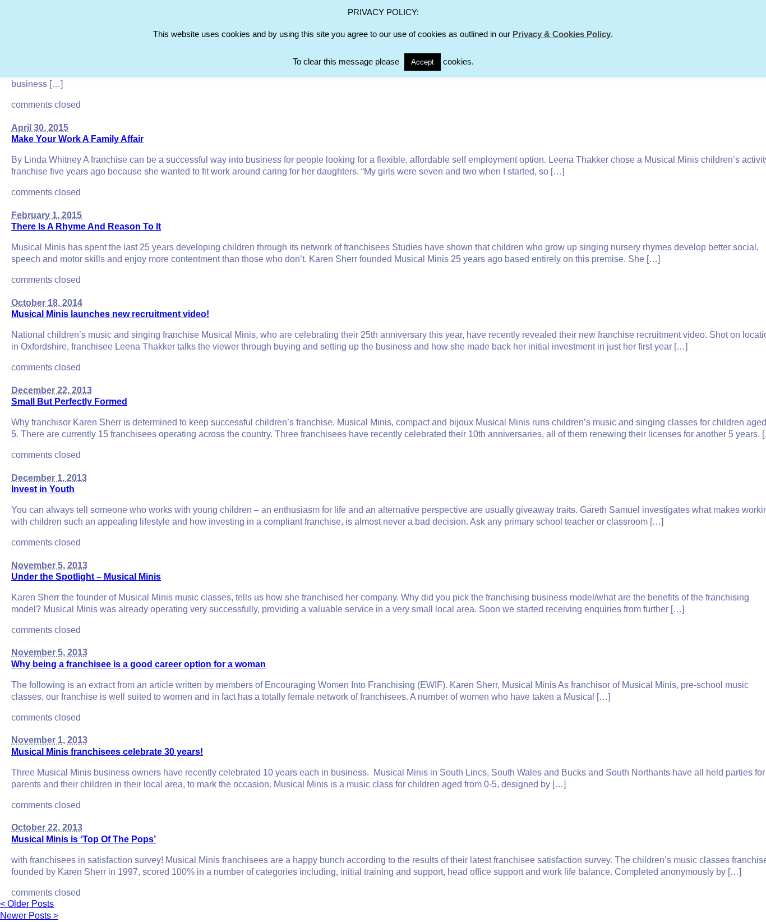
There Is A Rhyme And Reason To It (86, 226)
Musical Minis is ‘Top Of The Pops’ (83, 839)
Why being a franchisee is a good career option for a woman (138, 664)
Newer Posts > (29, 915)
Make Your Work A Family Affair (77, 139)
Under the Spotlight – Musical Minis (86, 576)
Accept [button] (422, 62)
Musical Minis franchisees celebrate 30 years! (107, 751)
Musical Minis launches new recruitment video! (110, 314)
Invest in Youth (43, 489)
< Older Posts (27, 904)
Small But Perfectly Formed (69, 401)
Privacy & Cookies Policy (562, 34)
